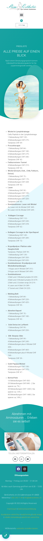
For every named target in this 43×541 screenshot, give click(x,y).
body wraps (37, 514)
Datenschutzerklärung (27, 509)
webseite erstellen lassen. (27, 528)
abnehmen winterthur (30, 517)
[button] (21, 15)
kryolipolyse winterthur (10, 514)
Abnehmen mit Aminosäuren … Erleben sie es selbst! (21, 417)
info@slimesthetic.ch (32, 498)
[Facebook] (18, 469)
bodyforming (26, 514)
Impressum (12, 509)
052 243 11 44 (17, 498)
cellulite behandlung (12, 517)
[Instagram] (24, 469)
